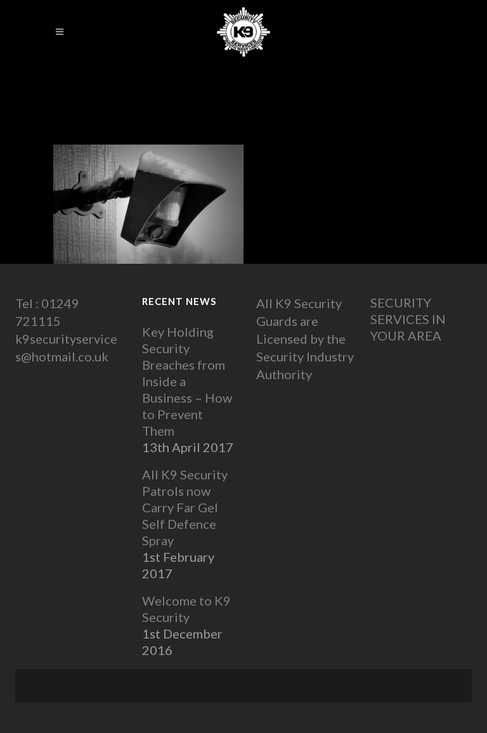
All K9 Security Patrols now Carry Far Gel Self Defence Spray (185, 507)
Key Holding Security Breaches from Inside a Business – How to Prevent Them (187, 381)
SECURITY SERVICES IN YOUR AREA (408, 319)
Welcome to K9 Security (186, 609)
